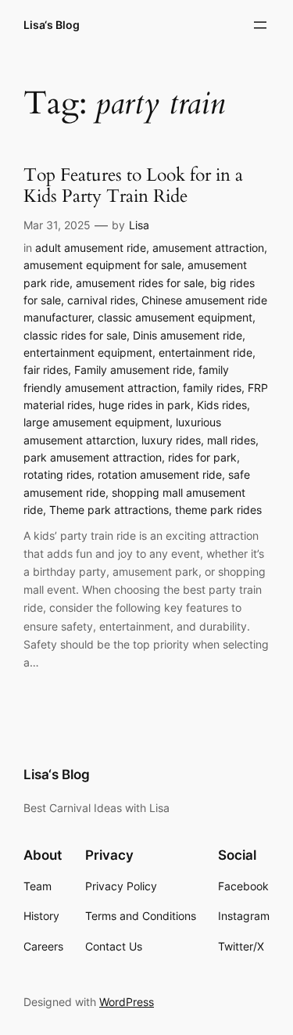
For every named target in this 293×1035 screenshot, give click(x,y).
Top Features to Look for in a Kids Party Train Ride (133, 186)
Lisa (139, 225)
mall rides (231, 440)
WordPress (126, 1001)
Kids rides (222, 404)
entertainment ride (205, 352)
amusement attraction (208, 247)
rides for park (202, 457)
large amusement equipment (96, 422)
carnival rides (101, 300)
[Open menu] (260, 25)
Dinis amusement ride (187, 335)
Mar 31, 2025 (57, 225)
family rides (212, 387)
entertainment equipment (87, 352)
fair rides (45, 369)
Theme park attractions (109, 509)
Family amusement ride (133, 369)
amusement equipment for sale (102, 264)
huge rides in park (144, 404)
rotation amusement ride (160, 474)
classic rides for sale (75, 335)
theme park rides (218, 509)
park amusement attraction (92, 457)
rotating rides (57, 474)
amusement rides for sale (140, 282)
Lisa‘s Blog (51, 24)
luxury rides (171, 440)
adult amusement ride (90, 247)
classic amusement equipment (175, 317)
